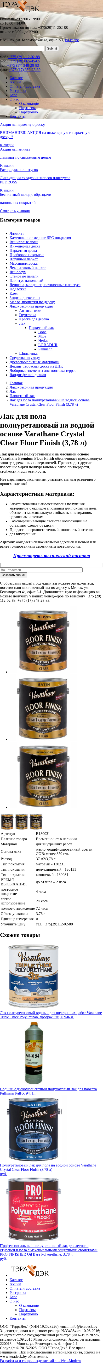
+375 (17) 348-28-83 (23, 65)
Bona (42, 332)
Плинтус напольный (26, 280)
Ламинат (17, 233)
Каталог (16, 78)
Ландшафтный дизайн (28, 375)
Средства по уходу (25, 358)
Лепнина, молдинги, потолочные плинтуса (45, 285)
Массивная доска (24, 263)
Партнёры (27, 108)
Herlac (43, 340)
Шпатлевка (28, 353)
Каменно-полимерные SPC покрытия (40, 238)
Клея (13, 293)
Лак (22, 323)
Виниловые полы (24, 242)
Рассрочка (18, 91)
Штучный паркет (24, 259)
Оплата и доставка (25, 86)
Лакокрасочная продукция (31, 306)
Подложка (18, 289)
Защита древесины (25, 298)
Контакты (18, 116)
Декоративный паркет (28, 268)
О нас (14, 99)
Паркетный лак (41, 328)
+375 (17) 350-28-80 (24, 70)
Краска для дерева (34, 319)
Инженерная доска (25, 246)
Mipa (42, 336)
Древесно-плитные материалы (34, 362)
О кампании (29, 103)
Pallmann (45, 349)
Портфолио (28, 112)
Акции (15, 82)
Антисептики (30, 310)
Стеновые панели (24, 276)
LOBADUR (47, 345)
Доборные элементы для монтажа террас (43, 371)
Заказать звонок (13, 575)
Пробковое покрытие (27, 255)
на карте (72, 40)
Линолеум (18, 272)
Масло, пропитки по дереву (32, 302)
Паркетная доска (23, 250)
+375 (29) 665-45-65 (24, 61)
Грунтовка (27, 315)
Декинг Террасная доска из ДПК (36, 366)
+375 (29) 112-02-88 (24, 57)
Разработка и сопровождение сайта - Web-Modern (40, 1361)
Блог (13, 95)
